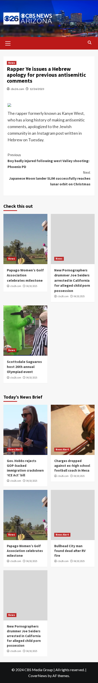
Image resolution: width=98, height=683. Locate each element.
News (11, 62)
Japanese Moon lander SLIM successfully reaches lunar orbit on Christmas (49, 178)
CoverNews (37, 675)
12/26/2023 (37, 89)
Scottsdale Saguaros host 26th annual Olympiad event (24, 366)
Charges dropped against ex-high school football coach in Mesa (72, 466)
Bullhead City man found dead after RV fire (69, 551)
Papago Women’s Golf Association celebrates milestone (25, 275)
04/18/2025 (31, 286)
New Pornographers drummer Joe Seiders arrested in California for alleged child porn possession (72, 280)
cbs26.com (17, 89)
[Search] (89, 43)
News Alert (15, 449)
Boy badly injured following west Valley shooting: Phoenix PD (48, 160)
